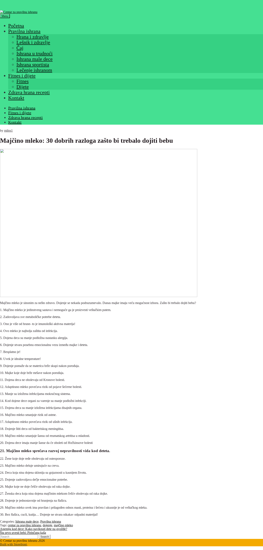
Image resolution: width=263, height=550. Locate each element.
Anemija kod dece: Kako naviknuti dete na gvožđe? (33, 529)
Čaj (19, 48)
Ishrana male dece (34, 59)
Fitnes (22, 81)
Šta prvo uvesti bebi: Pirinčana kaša (23, 532)
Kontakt (16, 98)
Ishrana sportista (32, 64)
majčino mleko (63, 525)
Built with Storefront (13, 544)
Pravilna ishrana (24, 31)
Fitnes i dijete (22, 75)
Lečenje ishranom (34, 70)
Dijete (22, 86)
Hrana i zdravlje (32, 36)
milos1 (8, 130)
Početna (16, 25)
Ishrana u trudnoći (34, 53)
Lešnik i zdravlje (33, 42)
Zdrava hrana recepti (29, 92)
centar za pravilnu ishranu (24, 525)
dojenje (47, 525)
